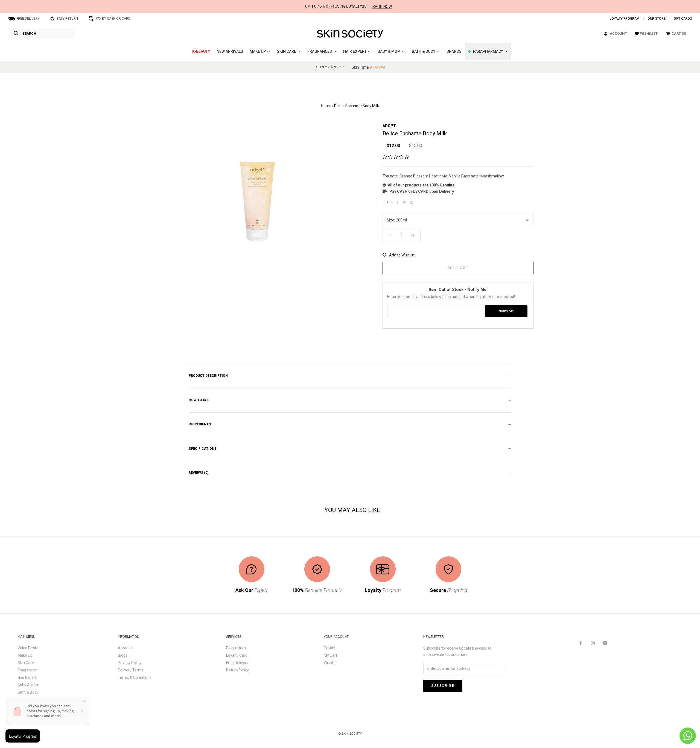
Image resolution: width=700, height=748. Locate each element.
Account (618, 33)
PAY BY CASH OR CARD (113, 19)
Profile (329, 648)
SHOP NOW (382, 6)
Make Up (25, 655)
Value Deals (28, 648)
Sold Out (458, 268)
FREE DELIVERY (28, 19)
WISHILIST (649, 33)
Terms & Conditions (134, 677)
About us (125, 648)
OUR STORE (657, 19)
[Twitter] (404, 202)
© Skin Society (350, 733)
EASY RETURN (67, 19)
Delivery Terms (131, 670)
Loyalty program (624, 19)
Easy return (236, 648)
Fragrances (27, 670)
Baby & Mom (28, 685)
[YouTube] (605, 643)
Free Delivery (237, 663)
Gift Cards (683, 19)
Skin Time (368, 67)
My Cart (330, 655)
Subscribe (443, 686)
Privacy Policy (129, 663)
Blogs (122, 655)
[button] (396, 157)
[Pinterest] (411, 202)
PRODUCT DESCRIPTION (208, 376)
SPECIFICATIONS (203, 449)
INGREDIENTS (200, 424)
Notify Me (506, 311)
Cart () (679, 33)
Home (326, 106)
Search (29, 33)
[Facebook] (397, 202)
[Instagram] (593, 643)
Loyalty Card (236, 655)
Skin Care (26, 663)
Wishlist (330, 663)
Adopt (389, 126)
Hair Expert (27, 677)
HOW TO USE (199, 400)
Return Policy (237, 670)
